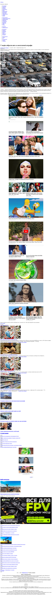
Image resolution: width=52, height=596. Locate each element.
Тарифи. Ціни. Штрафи (4, 47)
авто (1, 323)
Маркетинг (4, 20)
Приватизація (4, 11)
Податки (3, 34)
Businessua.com (25, 572)
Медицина (4, 22)
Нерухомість (4, 12)
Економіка (4, 6)
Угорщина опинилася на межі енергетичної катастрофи (12, 400)
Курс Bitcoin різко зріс (4, 439)
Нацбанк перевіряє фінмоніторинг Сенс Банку (8, 447)
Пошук (3, 15)
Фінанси (3, 7)
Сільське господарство (6, 18)
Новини (3, 40)
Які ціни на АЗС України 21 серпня (6, 553)
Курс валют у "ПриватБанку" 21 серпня (7, 532)
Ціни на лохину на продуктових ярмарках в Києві (9, 527)
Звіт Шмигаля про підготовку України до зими (8, 529)
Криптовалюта (5, 17)
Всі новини (4, 5)
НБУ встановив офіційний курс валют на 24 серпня (9, 560)
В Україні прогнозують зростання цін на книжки (8, 354)
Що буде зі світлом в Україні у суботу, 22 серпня (8, 555)
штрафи (3, 323)
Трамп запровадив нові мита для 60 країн (9, 431)
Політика (4, 8)
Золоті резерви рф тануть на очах (6, 536)
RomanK (9, 342)
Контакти (4, 26)
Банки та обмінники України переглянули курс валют (9, 534)
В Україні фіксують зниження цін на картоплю (8, 568)
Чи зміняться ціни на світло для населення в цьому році (10, 525)
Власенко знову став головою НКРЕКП (7, 551)
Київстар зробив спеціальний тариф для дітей (10, 411)
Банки (3, 10)
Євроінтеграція (5, 19)
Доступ (3, 24)
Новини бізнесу (5, 27)
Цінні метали (4, 9)
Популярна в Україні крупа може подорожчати (8, 441)
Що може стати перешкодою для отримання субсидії (9, 436)
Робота (3, 37)
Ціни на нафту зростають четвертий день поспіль (12, 544)
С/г (3, 38)
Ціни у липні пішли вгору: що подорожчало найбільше (10, 389)
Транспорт (4, 23)
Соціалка (4, 41)
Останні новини (4, 433)
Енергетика (4, 13)
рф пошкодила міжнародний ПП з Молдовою (8, 557)
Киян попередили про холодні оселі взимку (9, 494)
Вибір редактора (4, 479)
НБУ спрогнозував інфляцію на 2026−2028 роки (8, 339)
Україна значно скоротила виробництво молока (8, 549)
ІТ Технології (4, 39)
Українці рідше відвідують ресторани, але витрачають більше (11, 445)
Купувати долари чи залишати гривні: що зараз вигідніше (13, 421)
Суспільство (4, 21)
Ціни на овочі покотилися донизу (6, 443)
